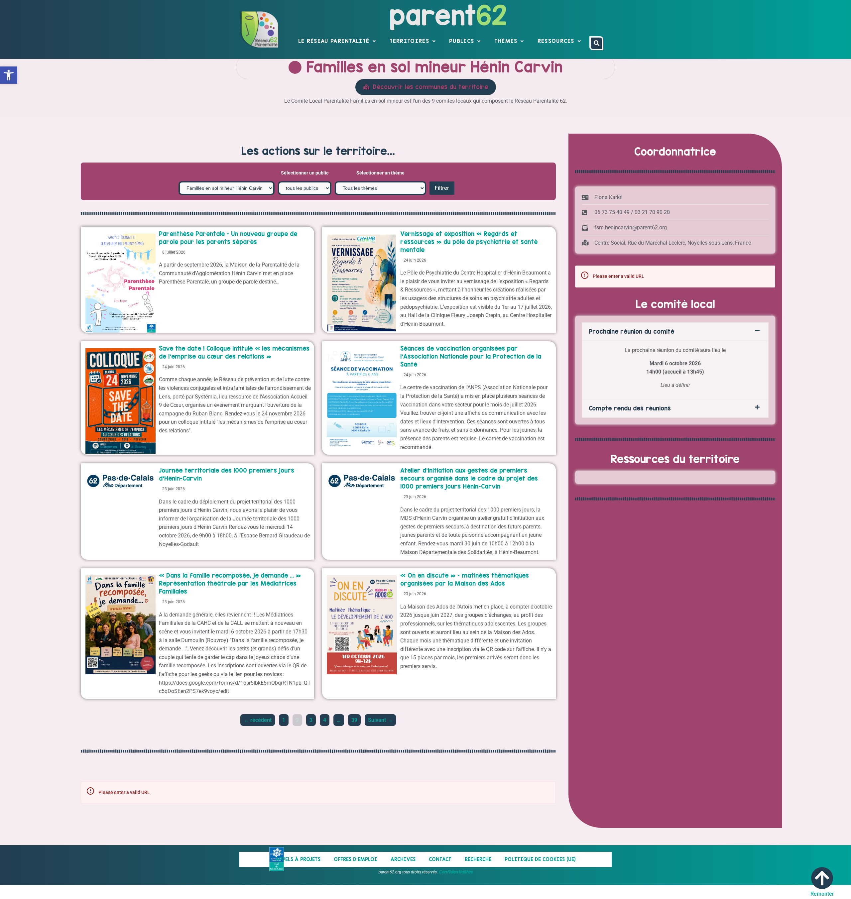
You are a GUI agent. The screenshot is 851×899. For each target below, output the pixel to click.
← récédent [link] (258, 720)
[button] (675, 332)
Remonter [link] (822, 894)
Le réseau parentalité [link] (333, 41)
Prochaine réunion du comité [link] (631, 331)
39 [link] (356, 718)
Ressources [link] (556, 41)
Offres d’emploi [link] (355, 859)
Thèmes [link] (506, 41)
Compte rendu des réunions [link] (630, 408)
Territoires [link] (409, 41)
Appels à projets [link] (298, 859)
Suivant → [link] (380, 720)
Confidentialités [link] (456, 871)
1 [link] (285, 718)
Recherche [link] (478, 859)
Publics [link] (461, 41)
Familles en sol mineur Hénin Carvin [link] (432, 66)
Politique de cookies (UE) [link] (540, 859)
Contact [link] (440, 859)
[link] (8, 75)
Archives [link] (403, 859)
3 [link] (312, 718)
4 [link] (326, 718)
